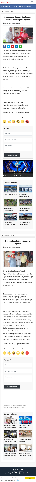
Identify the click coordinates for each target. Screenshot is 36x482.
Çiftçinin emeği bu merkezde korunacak (25, 441)
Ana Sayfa (6, 11)
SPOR (12, 11)
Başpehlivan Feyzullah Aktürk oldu (9, 224)
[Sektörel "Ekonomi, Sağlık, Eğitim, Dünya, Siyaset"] (6, 2)
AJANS (12, 235)
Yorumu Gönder (12, 155)
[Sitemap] (27, 472)
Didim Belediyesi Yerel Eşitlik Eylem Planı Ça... (25, 455)
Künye (7, 474)
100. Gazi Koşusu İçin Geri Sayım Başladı (24, 210)
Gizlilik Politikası (14, 474)
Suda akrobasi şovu (10, 194)
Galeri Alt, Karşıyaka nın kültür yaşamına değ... (10, 455)
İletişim (28, 474)
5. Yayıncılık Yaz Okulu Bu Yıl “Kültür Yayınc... (10, 441)
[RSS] (23, 472)
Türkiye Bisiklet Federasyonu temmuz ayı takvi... (10, 210)
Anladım (29, 478)
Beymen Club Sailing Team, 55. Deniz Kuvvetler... (24, 196)
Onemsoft (20, 471)
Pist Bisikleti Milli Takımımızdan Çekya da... (24, 224)
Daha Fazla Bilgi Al (20, 480)
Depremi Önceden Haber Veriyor (16, 6)
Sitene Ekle (22, 474)
